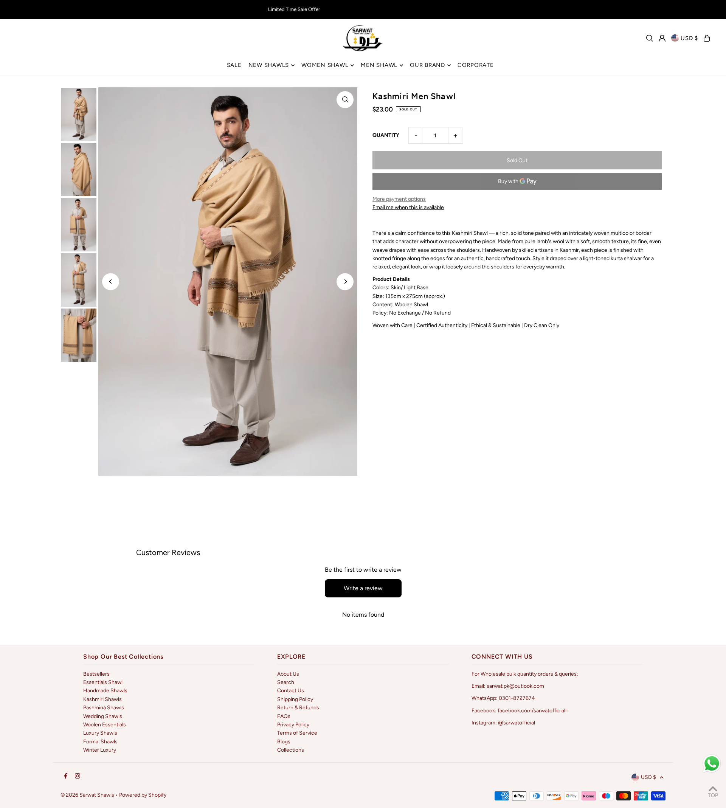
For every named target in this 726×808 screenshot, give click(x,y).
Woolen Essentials (104, 724)
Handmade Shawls (105, 690)
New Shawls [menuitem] (268, 65)
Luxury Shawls (100, 733)
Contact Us (290, 690)
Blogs (283, 741)
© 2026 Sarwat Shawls (87, 795)
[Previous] (110, 281)
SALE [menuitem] (234, 65)
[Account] (662, 38)
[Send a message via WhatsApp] (711, 763)
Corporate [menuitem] (476, 65)
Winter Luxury (99, 750)
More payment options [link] (399, 199)
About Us (288, 674)
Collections (290, 750)
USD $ (689, 38)
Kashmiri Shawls (102, 699)
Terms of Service (297, 733)
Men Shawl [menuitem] (379, 65)
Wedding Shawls (102, 716)
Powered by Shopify (142, 795)
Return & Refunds (298, 707)
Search (285, 682)
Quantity (385, 135)
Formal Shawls (100, 741)
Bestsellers (96, 674)
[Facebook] (65, 776)
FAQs (283, 716)
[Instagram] (77, 776)
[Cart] (707, 38)
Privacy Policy (293, 724)
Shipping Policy (295, 699)
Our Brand (427, 65)
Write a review (363, 588)
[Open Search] (649, 38)
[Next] (345, 281)
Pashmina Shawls (103, 707)
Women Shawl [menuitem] (324, 65)
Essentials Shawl (103, 682)
